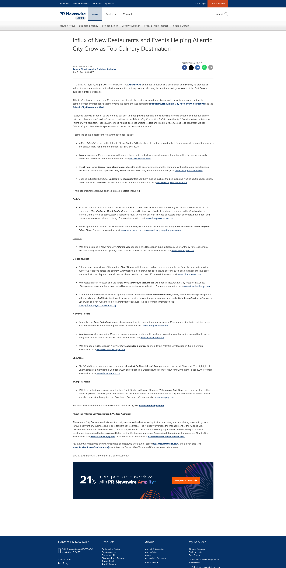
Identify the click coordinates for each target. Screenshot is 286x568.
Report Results (108, 561)
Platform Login (195, 552)
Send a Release (217, 3)
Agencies (109, 3)
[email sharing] (210, 68)
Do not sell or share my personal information (204, 561)
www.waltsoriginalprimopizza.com (163, 230)
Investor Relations (81, 3)
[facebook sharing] (184, 68)
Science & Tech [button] (110, 25)
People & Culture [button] (180, 25)
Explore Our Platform (111, 549)
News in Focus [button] (67, 25)
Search (219, 14)
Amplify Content (109, 564)
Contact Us (63, 559)
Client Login (200, 3)
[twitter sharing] (191, 68)
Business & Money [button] (88, 25)
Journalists (97, 3)
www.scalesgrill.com (140, 158)
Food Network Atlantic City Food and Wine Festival (177, 103)
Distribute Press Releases (114, 558)
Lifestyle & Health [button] (131, 25)
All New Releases (197, 549)
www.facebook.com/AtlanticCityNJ (166, 436)
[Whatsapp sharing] (204, 68)
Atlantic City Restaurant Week (89, 107)
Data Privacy (194, 555)
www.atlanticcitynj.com (151, 405)
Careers (149, 555)
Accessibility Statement (155, 558)
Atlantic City (134, 84)
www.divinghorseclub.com (189, 170)
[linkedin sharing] (197, 68)
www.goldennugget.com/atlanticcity (97, 305)
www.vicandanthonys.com (196, 286)
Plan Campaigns (109, 552)
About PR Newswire (154, 549)
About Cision (151, 552)
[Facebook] (63, 563)
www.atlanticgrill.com (183, 250)
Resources (65, 3)
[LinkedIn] (59, 563)
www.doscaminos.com (152, 337)
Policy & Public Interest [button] (156, 25)
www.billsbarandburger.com (111, 349)
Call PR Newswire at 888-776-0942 (77, 549)
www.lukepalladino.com (155, 325)
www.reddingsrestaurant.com (171, 182)
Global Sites (151, 562)
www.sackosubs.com (131, 230)
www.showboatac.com (108, 373)
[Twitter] (67, 563)
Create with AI (108, 555)
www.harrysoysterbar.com (159, 218)
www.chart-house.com (189, 274)
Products (110, 14)
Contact (127, 14)
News (94, 14)
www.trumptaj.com (164, 397)
